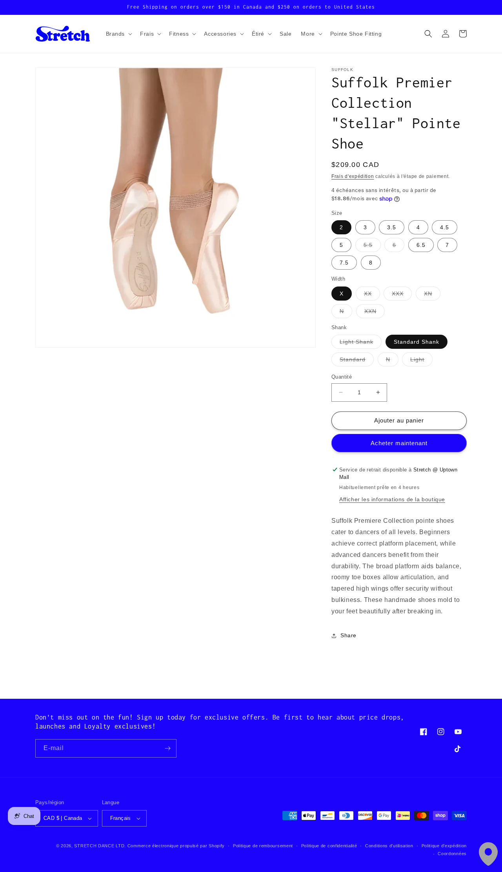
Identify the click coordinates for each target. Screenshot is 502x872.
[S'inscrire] (167, 748)
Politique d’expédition (444, 845)
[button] (118, 33)
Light (421, 361)
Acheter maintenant (399, 443)
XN (432, 295)
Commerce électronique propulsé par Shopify (176, 845)
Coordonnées (452, 853)
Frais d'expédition (352, 176)
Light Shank (361, 343)
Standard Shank (416, 342)
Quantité (341, 377)
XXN (374, 313)
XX (372, 295)
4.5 (444, 227)
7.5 (344, 262)
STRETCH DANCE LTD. (100, 845)
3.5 (391, 227)
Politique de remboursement (263, 845)
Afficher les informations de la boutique (392, 499)
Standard (357, 361)
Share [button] (348, 635)
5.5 (372, 246)
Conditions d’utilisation (389, 845)
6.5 (421, 245)
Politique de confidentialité (329, 845)
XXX (402, 295)
